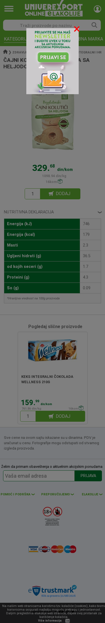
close (77, 30)
